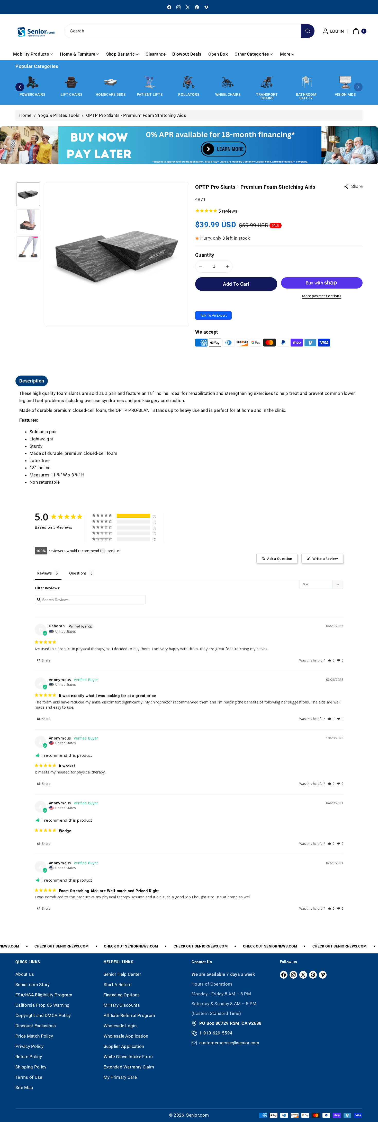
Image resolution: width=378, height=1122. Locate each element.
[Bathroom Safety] (306, 82)
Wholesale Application (126, 1036)
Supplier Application (124, 1046)
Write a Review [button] (325, 558)
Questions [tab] (78, 573)
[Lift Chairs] (71, 82)
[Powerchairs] (32, 82)
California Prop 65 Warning (42, 1005)
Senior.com (197, 1115)
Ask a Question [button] (279, 558)
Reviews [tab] (44, 573)
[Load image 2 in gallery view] (28, 221)
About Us (24, 974)
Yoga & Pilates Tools (58, 115)
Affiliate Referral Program (129, 1015)
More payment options (321, 296)
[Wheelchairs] (227, 82)
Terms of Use (28, 1077)
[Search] (307, 31)
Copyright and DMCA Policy (43, 1015)
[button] (359, 31)
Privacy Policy (29, 1046)
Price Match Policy (34, 1036)
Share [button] (46, 660)
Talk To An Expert (213, 315)
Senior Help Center (122, 974)
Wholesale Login (120, 1025)
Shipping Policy (31, 1066)
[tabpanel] (189, 438)
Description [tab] (31, 381)
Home (25, 115)
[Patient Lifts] (149, 82)
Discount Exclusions (35, 1025)
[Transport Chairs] (266, 82)
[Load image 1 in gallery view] (28, 194)
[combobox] (189, 31)
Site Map (24, 1087)
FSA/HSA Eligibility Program (43, 994)
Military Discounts (122, 1005)
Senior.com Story (32, 984)
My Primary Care (120, 1077)
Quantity (204, 255)
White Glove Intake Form (128, 1056)
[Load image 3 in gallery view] (28, 248)
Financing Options (122, 994)
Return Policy (28, 1056)
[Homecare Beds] (110, 82)
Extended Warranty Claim (129, 1066)
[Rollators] (188, 82)
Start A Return (118, 984)
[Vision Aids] (345, 82)
